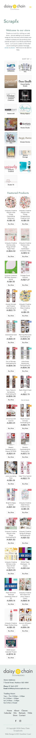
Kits (15, 713)
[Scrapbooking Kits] (11, 135)
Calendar (7, 713)
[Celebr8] (11, 79)
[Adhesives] (11, 64)
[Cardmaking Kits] (25, 64)
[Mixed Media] (11, 121)
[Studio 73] (11, 178)
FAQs (30, 713)
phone (13, 48)
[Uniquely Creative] (11, 164)
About (16, 710)
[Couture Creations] (11, 93)
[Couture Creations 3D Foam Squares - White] (11, 267)
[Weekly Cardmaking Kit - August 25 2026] (11, 439)
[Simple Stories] (25, 135)
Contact (22, 715)
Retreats (22, 713)
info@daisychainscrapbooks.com (18, 688)
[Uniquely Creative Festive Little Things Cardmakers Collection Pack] (25, 234)
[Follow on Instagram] (20, 721)
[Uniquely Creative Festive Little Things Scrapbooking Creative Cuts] (25, 202)
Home (9, 710)
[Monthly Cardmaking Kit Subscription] (25, 439)
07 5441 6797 (13, 686)
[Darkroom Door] (25, 93)
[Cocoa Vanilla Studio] (25, 79)
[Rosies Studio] (25, 121)
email (6, 48)
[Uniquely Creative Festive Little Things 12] (11, 234)
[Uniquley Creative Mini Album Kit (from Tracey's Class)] (25, 584)
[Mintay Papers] (25, 107)
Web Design (9, 734)
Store (15, 715)
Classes (24, 710)
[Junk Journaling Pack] (11, 467)
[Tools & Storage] (25, 150)
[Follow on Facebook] (16, 721)
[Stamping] (11, 150)
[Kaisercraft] (11, 107)
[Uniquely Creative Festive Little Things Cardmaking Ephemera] (11, 202)
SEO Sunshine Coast (23, 734)
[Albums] (25, 164)
